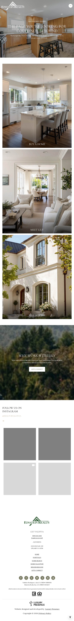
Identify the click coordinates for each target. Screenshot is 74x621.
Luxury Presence (52, 609)
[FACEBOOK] (21, 578)
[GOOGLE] (48, 578)
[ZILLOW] (53, 578)
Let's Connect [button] (37, 369)
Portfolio (37, 557)
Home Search (37, 561)
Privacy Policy (45, 613)
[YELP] (42, 578)
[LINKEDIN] (32, 578)
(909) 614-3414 (37, 536)
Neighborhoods (37, 567)
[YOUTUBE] (37, 578)
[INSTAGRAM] (26, 578)
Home (37, 554)
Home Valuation (37, 564)
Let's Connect (37, 570)
